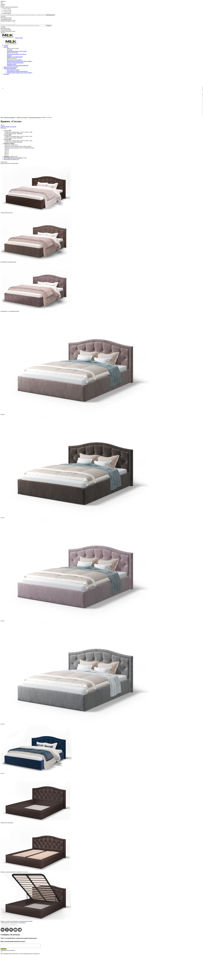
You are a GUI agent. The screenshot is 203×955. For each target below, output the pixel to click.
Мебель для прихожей (15, 57)
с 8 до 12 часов (7, 8)
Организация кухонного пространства (17, 71)
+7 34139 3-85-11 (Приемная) (8, 924)
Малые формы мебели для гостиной (16, 51)
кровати (3, 126)
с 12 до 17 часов (7, 10)
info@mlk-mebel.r (5, 927)
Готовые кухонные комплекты (15, 62)
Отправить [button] (4, 949)
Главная (6, 45)
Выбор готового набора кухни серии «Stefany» (19, 61)
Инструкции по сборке (13, 69)
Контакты (6, 74)
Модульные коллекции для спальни (16, 54)
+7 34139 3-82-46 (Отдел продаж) (10, 925)
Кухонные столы (11, 64)
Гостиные (9, 49)
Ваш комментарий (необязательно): (13, 941)
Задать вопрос (19, 37)
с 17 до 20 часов (7, 11)
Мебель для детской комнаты (17, 65)
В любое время (7, 13)
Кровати (9, 55)
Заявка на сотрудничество (11, 67)
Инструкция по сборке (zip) (11, 159)
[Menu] (201, 2)
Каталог (6, 47)
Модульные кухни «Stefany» (14, 59)
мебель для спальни (11, 126)
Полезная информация (10, 68)
